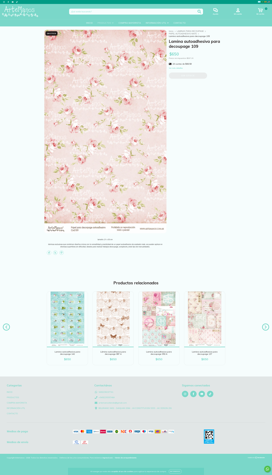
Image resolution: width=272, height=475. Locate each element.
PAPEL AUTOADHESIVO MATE (183, 33)
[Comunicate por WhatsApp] (267, 469)
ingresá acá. (107, 458)
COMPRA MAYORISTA (130, 23)
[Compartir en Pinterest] (61, 254)
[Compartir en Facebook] (49, 254)
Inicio (171, 31)
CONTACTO (180, 23)
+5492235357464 (107, 397)
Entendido (175, 471)
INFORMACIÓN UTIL (156, 23)
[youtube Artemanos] (13, 2)
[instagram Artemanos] (4, 2)
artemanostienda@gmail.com (113, 403)
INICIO (89, 23)
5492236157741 (106, 392)
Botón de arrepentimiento (126, 458)
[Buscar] (199, 11)
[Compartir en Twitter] (55, 254)
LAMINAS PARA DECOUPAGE (190, 31)
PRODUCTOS (105, 23)
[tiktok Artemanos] (17, 2)
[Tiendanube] (256, 458)
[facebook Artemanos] (8, 2)
